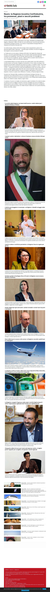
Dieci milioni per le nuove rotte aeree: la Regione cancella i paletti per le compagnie (25, 339)
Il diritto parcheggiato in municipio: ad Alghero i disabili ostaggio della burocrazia (25, 208)
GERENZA (7, 569)
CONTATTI (12, 569)
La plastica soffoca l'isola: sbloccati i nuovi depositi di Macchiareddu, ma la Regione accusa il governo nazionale (25, 371)
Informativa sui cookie (25, 590)
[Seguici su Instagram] (41, 1)
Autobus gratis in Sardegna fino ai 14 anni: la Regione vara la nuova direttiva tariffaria (24, 276)
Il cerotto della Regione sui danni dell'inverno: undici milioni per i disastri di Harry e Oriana (23, 104)
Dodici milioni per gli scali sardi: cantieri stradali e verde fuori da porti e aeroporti (25, 308)
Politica (6, 11)
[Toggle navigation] (44, 5)
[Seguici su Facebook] (38, 1)
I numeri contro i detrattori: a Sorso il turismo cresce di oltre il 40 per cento (25, 137)
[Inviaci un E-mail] (43, 1)
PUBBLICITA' (16, 569)
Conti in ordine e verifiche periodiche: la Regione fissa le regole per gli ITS (24, 245)
